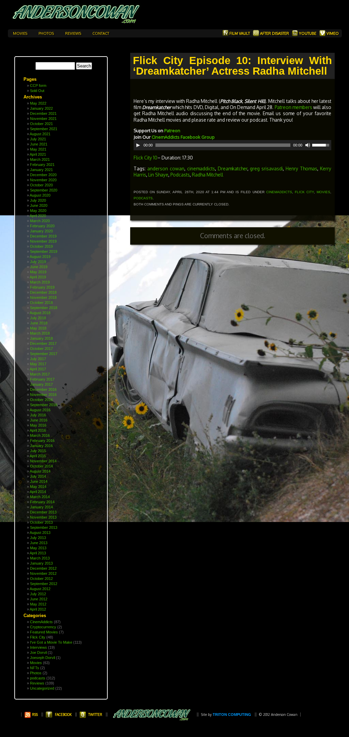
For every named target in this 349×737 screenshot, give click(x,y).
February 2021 (42, 165)
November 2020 (43, 180)
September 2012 (43, 584)
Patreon (172, 130)
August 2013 (40, 533)
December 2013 (43, 512)
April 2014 (38, 492)
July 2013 (38, 538)
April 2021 (38, 154)
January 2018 (41, 338)
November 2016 (43, 395)
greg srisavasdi (266, 168)
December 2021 (43, 113)
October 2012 (41, 579)
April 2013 (38, 553)
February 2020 (42, 226)
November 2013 (43, 517)
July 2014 (38, 476)
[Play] (138, 145)
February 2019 (42, 287)
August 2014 (40, 471)
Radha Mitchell (207, 175)
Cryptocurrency (43, 627)
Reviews (73, 33)
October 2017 (41, 349)
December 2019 (43, 236)
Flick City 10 (145, 157)
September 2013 (43, 527)
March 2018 (40, 333)
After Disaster (274, 33)
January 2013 (41, 563)
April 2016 (38, 430)
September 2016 (43, 405)
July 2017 (38, 359)
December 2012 (43, 568)
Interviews (38, 647)
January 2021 (41, 170)
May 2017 (38, 364)
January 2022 (41, 108)
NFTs (34, 668)
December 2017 (43, 343)
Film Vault (239, 33)
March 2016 (40, 435)
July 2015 (38, 451)
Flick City (37, 637)
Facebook (63, 714)
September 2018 (43, 308)
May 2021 (38, 149)
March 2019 (40, 282)
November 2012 (43, 573)
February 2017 (42, 379)
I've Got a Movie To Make (51, 642)
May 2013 (38, 548)
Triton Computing (232, 714)
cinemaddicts (201, 168)
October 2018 (41, 303)
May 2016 (38, 425)
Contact (100, 33)
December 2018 (43, 292)
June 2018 (38, 323)
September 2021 (43, 129)
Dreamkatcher (232, 168)
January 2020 (41, 231)
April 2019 (38, 277)
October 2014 (41, 466)
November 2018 (43, 297)
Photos (47, 33)
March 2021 (40, 159)
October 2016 (41, 400)
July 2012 (38, 594)
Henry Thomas (301, 168)
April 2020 (38, 216)
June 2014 (38, 481)
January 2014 (41, 507)
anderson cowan (165, 168)
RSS (34, 714)
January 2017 (41, 384)
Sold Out (37, 91)
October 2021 (41, 124)
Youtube (307, 33)
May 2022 (38, 103)
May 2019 (38, 272)
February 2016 (42, 441)
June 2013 (38, 543)
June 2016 (38, 420)
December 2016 (43, 389)
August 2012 (40, 589)
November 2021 (43, 119)
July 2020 (38, 200)
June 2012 (38, 599)
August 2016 (40, 410)
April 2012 (38, 609)
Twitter (95, 714)
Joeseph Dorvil (42, 658)
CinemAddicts (41, 622)
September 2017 (43, 354)
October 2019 (41, 246)
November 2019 (43, 241)
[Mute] (307, 145)
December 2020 (43, 175)
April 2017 (38, 369)
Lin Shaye (158, 175)
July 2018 (38, 318)
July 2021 (38, 139)
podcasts (37, 678)
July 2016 (38, 415)
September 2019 (43, 251)
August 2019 (40, 257)
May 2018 (38, 328)
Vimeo (332, 33)
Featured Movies (44, 632)
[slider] (321, 144)
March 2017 (40, 374)
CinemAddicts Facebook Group (184, 137)
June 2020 (38, 205)
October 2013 (41, 522)
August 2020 (40, 195)
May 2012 (38, 604)
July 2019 (38, 262)
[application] (232, 145)
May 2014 (38, 487)
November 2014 (43, 461)
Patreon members (293, 107)
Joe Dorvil (38, 652)
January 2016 (41, 446)
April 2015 (38, 456)
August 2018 (40, 313)
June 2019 (38, 267)
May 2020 (38, 211)
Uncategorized (42, 688)
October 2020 (41, 185)
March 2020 (40, 221)
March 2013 (40, 558)
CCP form (38, 85)
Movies (20, 33)
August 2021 (40, 134)
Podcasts (180, 175)
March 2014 (40, 497)
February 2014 (42, 502)
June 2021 (38, 144)
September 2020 (43, 190)
